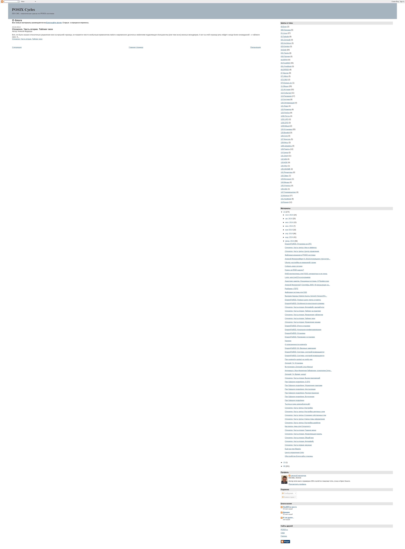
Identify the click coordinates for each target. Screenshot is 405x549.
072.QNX (284, 80)
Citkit (283, 533)
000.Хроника (286, 30)
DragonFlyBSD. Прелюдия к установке (300, 337)
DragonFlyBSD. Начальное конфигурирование (303, 330)
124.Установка (286, 129)
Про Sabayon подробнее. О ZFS (297, 382)
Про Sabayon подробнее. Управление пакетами (303, 385)
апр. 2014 (289, 233)
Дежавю (286, 512)
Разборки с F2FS (291, 289)
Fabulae (284, 536)
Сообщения (288, 493)
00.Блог (284, 27)
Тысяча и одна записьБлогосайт (297, 404)
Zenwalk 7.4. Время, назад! (295, 374)
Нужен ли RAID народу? (294, 270)
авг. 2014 (289, 219)
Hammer (288, 341)
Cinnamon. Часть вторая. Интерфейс (299, 441)
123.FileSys (285, 113)
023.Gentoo (285, 46)
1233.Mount (285, 126)
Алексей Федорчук (298, 476)
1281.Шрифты (286, 146)
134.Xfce (284, 166)
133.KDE (284, 162)
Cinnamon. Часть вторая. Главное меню (300, 430)
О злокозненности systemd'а (296, 344)
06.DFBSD (285, 70)
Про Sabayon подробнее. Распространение (302, 393)
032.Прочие (285, 56)
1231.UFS (284, 119)
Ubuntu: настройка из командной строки (300, 262)
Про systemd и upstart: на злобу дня (298, 359)
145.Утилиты (286, 186)
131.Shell (284, 156)
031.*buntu (285, 53)
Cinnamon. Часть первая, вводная (298, 445)
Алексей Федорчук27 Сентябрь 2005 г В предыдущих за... (307, 285)
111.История (285, 89)
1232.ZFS (284, 123)
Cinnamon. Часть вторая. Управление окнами (302, 322)
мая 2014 (289, 230)
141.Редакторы (287, 172)
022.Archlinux (286, 43)
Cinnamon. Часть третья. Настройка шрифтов (302, 423)
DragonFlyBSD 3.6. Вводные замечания (300, 348)
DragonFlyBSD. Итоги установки (297, 326)
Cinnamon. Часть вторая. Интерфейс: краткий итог (304, 307)
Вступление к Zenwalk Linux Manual (299, 367)
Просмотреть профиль (297, 484)
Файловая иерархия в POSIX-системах (300, 255)
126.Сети (284, 136)
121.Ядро (284, 106)
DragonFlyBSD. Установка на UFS (298, 244)
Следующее (17, 47)
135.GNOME (285, 169)
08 (284, 466)
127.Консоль (285, 139)
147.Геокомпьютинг (288, 192)
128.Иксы (284, 142)
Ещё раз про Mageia (293, 449)
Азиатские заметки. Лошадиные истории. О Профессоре (307, 281)
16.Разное (285, 202)
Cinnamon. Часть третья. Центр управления (302, 251)
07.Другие (285, 73)
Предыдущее (255, 47)
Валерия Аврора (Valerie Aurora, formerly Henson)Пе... (306, 296)
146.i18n (284, 189)
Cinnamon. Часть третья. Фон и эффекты (301, 247)
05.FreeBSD (285, 63)
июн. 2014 (289, 226)
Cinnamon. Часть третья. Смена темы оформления (305, 419)
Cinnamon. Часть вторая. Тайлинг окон (32, 29)
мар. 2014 (289, 237)
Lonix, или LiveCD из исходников (297, 277)
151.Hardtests (286, 199)
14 (284, 212)
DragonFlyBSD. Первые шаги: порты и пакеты (303, 300)
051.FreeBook (286, 66)
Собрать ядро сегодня (293, 266)
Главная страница (136, 47)
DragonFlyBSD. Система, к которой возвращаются (304, 352)
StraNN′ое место (290, 507)
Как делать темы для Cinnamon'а (297, 426)
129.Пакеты (285, 149)
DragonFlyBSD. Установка (295, 333)
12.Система (285, 99)
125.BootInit (285, 133)
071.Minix (284, 76)
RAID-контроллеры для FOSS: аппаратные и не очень (306, 274)
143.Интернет (286, 179)
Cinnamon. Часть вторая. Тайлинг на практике (303, 311)
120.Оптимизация (288, 103)
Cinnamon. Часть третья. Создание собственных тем (305, 415)
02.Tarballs (285, 36)
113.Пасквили (286, 96)
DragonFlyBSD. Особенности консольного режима (304, 303)
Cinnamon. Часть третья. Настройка (299, 408)
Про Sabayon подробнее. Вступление (299, 397)
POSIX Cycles (23, 9)
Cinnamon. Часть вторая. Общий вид (299, 438)
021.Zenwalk (285, 40)
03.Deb (283, 50)
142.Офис (284, 176)
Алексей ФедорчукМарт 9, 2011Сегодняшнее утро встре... (307, 259)
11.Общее (284, 86)
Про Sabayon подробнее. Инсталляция (300, 389)
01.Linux (284, 33)
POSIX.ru (284, 530)
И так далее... (288, 518)
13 (284, 462)
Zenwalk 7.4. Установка (294, 363)
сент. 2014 (289, 215)
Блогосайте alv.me (54, 23)
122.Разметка (286, 109)
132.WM (284, 159)
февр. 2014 (290, 241)
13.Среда (284, 152)
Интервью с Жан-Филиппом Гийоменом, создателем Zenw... (308, 371)
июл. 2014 (289, 222)
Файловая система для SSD (296, 292)
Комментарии (288, 497)
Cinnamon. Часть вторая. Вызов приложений (302, 378)
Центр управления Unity (294, 452)
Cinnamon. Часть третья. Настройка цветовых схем (305, 411)
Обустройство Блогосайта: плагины (299, 456)
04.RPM (284, 60)
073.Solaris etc (286, 83)
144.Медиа (285, 182)
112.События (286, 93)
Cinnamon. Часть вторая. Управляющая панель (303, 434)
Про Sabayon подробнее (294, 400)
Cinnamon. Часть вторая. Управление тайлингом (304, 315)
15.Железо (285, 196)
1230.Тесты (285, 116)
